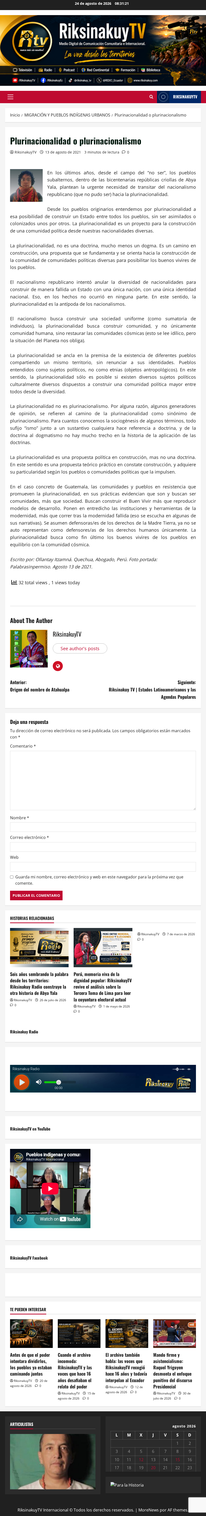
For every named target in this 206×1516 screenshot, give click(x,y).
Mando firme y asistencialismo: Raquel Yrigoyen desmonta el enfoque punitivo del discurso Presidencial (172, 1370)
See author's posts (80, 648)
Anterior (16, 1460)
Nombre (19, 818)
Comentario (23, 746)
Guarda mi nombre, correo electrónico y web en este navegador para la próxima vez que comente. (99, 880)
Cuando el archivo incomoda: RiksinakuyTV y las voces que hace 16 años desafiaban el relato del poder (75, 1370)
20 (153, 1467)
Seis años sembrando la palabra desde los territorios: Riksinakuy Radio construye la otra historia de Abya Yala (39, 983)
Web (14, 857)
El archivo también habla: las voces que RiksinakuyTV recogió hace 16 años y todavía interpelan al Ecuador (126, 1367)
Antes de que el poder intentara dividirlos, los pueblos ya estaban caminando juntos (31, 1364)
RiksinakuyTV (185, 97)
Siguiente (89, 1460)
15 (177, 1459)
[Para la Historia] (127, 1485)
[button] (10, 97)
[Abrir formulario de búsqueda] (151, 97)
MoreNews (148, 1510)
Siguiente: (152, 689)
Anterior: (39, 686)
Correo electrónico (29, 837)
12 (141, 1459)
